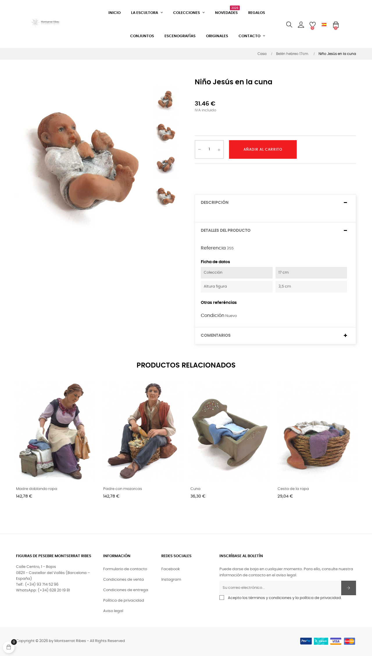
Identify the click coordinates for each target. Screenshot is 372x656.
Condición (212, 315)
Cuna (195, 489)
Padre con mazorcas (122, 489)
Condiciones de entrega (125, 590)
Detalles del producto (226, 231)
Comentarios (216, 336)
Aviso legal (113, 611)
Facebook (170, 569)
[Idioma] (324, 24)
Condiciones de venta (123, 580)
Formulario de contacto (125, 569)
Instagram (171, 580)
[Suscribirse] (348, 588)
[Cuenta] (301, 24)
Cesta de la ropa (293, 489)
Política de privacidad (123, 600)
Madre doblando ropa (36, 489)
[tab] (275, 203)
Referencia (213, 248)
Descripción (214, 203)
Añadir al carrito (263, 149)
